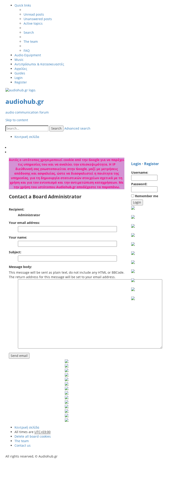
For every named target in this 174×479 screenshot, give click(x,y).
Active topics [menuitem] (33, 23)
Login (136, 163)
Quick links (22, 5)
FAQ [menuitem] (27, 50)
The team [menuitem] (31, 41)
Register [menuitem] (20, 82)
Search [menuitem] (29, 32)
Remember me (146, 196)
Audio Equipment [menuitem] (27, 55)
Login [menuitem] (18, 78)
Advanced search (77, 128)
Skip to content (16, 120)
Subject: (15, 252)
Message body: (20, 267)
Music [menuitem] (19, 59)
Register (151, 163)
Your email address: (24, 223)
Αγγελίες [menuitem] (20, 68)
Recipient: (16, 209)
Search (56, 128)
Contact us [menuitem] (22, 445)
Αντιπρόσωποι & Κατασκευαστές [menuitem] (39, 64)
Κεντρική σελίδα (26, 427)
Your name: (18, 237)
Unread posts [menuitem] (34, 14)
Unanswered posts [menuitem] (38, 19)
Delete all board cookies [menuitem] (32, 436)
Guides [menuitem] (19, 73)
